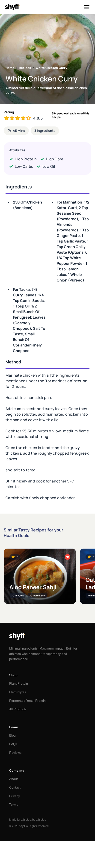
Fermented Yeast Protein (27, 700)
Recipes (25, 68)
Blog (12, 735)
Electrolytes (17, 692)
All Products (18, 709)
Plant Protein (18, 683)
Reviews (15, 752)
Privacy (14, 796)
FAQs (13, 744)
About (13, 779)
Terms (13, 804)
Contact (15, 787)
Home (10, 68)
